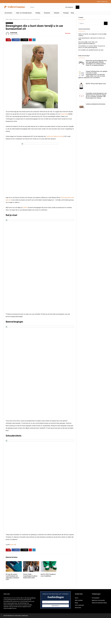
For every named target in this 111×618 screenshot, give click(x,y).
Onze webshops (79, 605)
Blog (72, 13)
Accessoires (8, 13)
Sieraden (56, 13)
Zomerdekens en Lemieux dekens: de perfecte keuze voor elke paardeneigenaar (91, 46)
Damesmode (9, 23)
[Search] (77, 7)
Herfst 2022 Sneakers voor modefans (48, 575)
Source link (12, 544)
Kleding (38, 13)
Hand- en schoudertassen (24, 13)
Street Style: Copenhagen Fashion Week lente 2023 (30, 576)
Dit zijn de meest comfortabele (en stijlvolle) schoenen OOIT (12, 576)
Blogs (76, 602)
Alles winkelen (79, 600)
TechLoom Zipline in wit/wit (54, 136)
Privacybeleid (95, 598)
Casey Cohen (64, 114)
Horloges (66, 13)
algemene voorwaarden (98, 600)
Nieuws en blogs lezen (102, 1)
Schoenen (47, 13)
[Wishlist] (105, 7)
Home (7, 19)
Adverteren (78, 607)
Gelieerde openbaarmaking (99, 602)
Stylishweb (13, 33)
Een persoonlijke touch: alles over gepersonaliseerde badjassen (87, 42)
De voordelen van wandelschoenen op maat (90, 50)
